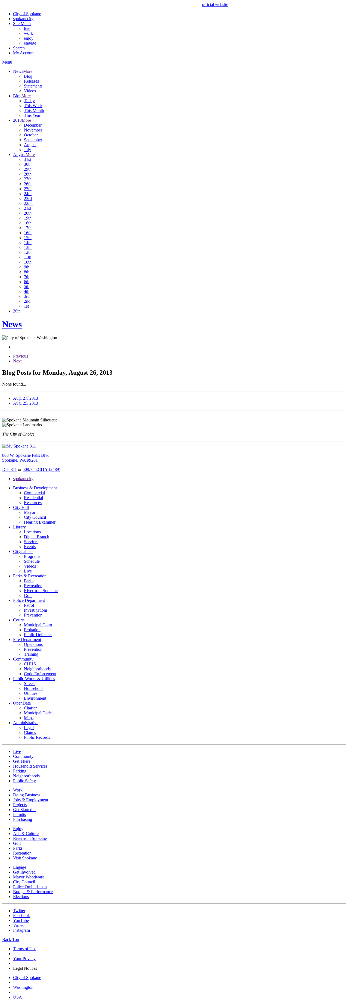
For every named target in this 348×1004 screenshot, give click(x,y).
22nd (28, 203)
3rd (27, 296)
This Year (32, 115)
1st (26, 306)
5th (26, 286)
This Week (33, 105)
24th (28, 193)
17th (28, 228)
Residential (33, 497)
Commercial (34, 492)
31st (27, 159)
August (30, 144)
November (33, 130)
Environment (35, 698)
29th (28, 169)
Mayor (29, 512)
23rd (28, 198)
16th (28, 232)
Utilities (30, 693)
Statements (33, 86)
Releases (31, 81)
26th (28, 184)
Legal (29, 727)
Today (29, 100)
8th (26, 272)
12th (28, 252)
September (33, 139)
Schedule (32, 561)
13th (28, 247)
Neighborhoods (37, 669)
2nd (27, 301)
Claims (30, 732)
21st (27, 208)
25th (28, 188)
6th (26, 281)
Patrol (29, 605)
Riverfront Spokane (41, 590)
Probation (32, 629)
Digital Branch (36, 536)
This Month (34, 110)
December (33, 125)
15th (28, 237)
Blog (28, 76)
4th (26, 291)
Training (31, 654)
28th (28, 174)
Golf (28, 595)
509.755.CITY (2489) (41, 469)
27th (28, 179)
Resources (33, 502)
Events (30, 546)
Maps (28, 717)
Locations (32, 532)
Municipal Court (38, 625)
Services (31, 541)
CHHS (30, 664)
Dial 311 (9, 469)
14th (28, 242)
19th (28, 218)
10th (28, 262)
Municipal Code (38, 713)
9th (26, 267)
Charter (30, 708)
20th (28, 213)
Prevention (33, 615)
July (27, 149)
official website (215, 4)
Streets (29, 683)
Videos (30, 91)
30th (28, 164)
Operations (33, 644)
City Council (35, 517)
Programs (32, 556)
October (31, 135)
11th (27, 257)
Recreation (33, 585)
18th (28, 223)
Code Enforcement (40, 673)
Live (28, 571)
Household (33, 688)
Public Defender (38, 634)
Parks (28, 580)
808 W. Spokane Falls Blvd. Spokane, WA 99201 (26, 457)
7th (26, 276)
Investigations (36, 610)
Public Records (37, 737)
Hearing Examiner (39, 522)
